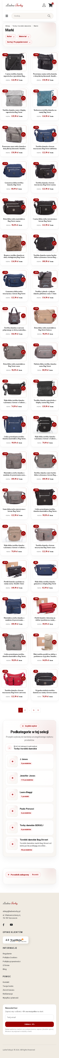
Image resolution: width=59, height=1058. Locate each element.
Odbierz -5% (29, 1024)
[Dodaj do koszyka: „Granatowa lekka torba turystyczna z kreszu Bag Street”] (23, 279)
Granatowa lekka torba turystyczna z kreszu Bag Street (14, 292)
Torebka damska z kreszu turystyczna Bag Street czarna (45, 184)
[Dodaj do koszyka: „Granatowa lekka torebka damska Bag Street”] (23, 170)
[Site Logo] (14, 5)
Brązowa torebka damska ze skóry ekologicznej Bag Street (14, 256)
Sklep (7, 26)
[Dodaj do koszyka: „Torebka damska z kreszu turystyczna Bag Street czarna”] (54, 170)
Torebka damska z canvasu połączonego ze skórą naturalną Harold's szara (14, 329)
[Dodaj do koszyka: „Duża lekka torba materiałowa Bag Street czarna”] (23, 207)
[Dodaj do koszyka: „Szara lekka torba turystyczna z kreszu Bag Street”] (23, 497)
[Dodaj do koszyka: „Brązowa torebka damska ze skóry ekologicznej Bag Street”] (23, 243)
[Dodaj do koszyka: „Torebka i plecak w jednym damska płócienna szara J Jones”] (54, 279)
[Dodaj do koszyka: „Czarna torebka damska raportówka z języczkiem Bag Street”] (23, 61)
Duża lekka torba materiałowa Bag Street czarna (14, 220)
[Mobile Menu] (7, 16)
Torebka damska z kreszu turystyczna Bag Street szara (45, 546)
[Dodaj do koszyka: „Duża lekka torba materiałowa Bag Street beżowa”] (54, 315)
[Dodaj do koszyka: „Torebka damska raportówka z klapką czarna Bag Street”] (54, 388)
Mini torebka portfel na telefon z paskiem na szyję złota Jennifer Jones (44, 655)
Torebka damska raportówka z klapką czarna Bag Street (45, 401)
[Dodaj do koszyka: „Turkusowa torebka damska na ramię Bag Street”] (54, 98)
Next (38, 710)
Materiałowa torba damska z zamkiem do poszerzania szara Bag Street (14, 474)
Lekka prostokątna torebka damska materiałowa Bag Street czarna (45, 510)
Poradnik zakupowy (20, 875)
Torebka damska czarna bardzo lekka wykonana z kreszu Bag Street (45, 256)
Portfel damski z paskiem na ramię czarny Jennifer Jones (14, 583)
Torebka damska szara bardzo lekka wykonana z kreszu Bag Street (45, 474)
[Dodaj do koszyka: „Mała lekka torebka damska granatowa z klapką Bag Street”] (54, 569)
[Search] (49, 16)
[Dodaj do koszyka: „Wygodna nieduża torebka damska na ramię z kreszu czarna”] (54, 678)
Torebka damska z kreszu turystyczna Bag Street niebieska (45, 147)
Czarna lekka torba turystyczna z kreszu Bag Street (45, 220)
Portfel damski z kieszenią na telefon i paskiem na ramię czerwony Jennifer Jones (45, 619)
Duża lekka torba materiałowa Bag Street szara (14, 365)
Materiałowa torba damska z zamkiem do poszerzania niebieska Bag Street (14, 619)
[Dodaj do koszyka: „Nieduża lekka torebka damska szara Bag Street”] (54, 352)
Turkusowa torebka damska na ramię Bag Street (45, 111)
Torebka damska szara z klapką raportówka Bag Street (14, 111)
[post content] (14, 61)
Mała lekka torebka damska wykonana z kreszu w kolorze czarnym (14, 401)
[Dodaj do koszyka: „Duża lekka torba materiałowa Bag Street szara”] (23, 352)
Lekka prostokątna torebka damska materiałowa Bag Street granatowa (14, 438)
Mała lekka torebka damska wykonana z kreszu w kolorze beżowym (14, 547)
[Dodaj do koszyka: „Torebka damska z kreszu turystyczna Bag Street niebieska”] (54, 134)
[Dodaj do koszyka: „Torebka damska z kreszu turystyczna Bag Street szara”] (54, 533)
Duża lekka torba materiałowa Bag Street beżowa (45, 329)
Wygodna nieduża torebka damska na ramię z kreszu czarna (45, 691)
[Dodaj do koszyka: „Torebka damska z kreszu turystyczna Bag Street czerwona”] (23, 678)
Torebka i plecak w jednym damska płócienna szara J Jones (45, 292)
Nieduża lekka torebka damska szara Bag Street (45, 365)
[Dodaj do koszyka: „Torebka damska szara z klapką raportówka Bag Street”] (23, 98)
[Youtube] (11, 925)
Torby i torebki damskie (21, 26)
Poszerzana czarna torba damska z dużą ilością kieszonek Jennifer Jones (45, 75)
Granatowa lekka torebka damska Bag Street (14, 184)
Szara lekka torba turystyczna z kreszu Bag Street (14, 510)
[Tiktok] (19, 925)
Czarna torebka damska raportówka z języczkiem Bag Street (14, 75)
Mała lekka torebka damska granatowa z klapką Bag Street (45, 583)
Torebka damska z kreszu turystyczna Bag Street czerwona (14, 691)
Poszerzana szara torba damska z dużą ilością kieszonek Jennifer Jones (14, 148)
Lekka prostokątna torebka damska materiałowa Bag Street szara (14, 655)
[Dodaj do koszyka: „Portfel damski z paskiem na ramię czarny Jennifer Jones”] (23, 569)
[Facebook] (3, 925)
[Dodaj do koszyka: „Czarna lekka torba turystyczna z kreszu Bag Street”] (54, 207)
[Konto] (44, 5)
